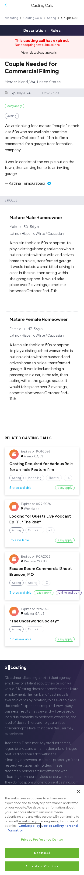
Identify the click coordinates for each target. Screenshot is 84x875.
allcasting (11, 18)
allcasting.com (16, 759)
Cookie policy (29, 825)
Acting (51, 18)
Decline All (42, 853)
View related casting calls (39, 52)
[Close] (78, 791)
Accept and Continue (41, 866)
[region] (42, 830)
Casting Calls (32, 18)
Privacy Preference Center (42, 839)
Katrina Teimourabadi (27, 183)
